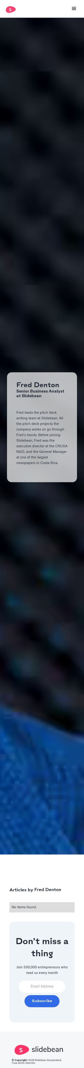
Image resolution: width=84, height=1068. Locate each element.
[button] (73, 9)
